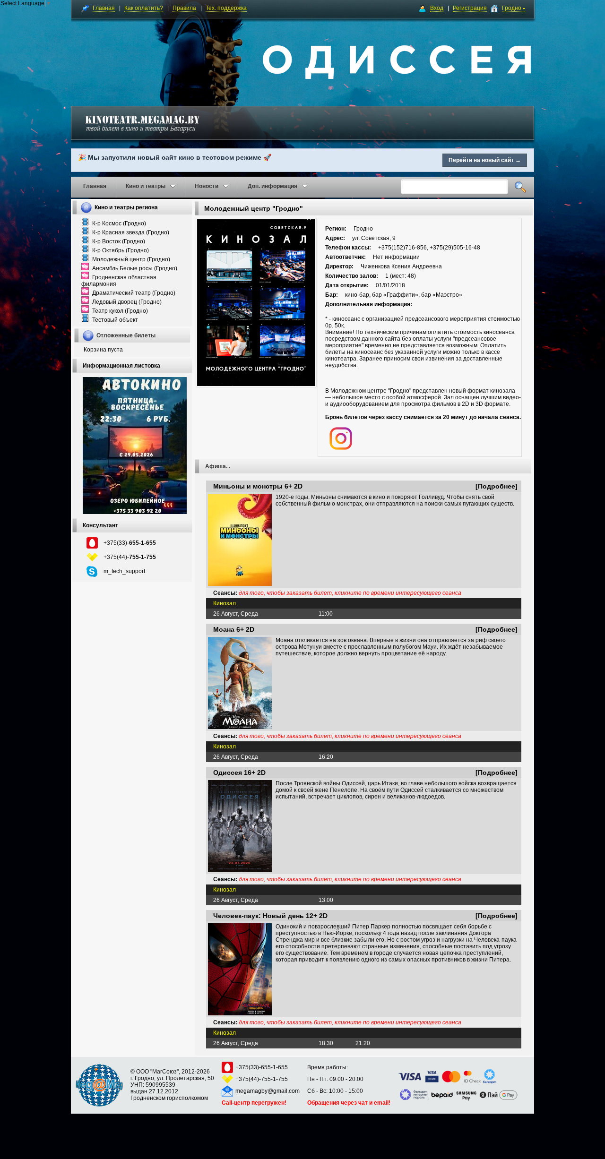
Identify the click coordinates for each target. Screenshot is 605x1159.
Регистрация (470, 8)
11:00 (326, 613)
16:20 (326, 757)
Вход (436, 8)
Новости (206, 186)
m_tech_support (124, 571)
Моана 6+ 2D (233, 629)
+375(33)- (130, 543)
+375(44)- (130, 557)
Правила (184, 8)
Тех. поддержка (226, 8)
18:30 (326, 1043)
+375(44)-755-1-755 (261, 1079)
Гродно (512, 8)
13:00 (326, 900)
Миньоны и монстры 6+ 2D (257, 486)
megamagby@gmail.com (267, 1091)
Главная (104, 8)
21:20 (362, 1043)
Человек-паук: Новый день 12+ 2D (270, 915)
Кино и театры (145, 186)
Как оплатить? (143, 8)
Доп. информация (272, 186)
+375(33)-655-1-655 (261, 1067)
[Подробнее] (496, 486)
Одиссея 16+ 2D (239, 772)
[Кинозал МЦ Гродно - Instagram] (340, 448)
